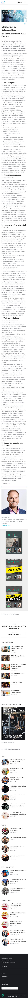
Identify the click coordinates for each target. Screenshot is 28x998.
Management (5, 13)
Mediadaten (4, 966)
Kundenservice (4, 970)
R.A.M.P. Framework (16, 682)
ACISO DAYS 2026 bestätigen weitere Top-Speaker (17, 778)
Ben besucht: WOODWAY (17, 673)
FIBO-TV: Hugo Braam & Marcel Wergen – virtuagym (17, 855)
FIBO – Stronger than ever (18, 656)
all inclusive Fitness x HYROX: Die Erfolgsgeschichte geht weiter (17, 804)
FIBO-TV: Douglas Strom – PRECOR (18, 837)
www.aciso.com (5, 525)
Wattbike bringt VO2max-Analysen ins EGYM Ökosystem (18, 787)
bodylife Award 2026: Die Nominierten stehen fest (16, 904)
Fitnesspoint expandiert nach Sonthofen (17, 769)
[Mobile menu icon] (25, 2)
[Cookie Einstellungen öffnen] (2, 996)
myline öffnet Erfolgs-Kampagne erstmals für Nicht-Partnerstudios (18, 813)
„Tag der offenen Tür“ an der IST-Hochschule (17, 796)
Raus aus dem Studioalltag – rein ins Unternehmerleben (17, 760)
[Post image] (5, 649)
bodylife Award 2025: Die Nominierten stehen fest (16, 922)
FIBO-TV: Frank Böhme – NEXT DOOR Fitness (17, 847)
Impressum (4, 973)
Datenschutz (4, 976)
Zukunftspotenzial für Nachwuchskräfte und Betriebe (17, 648)
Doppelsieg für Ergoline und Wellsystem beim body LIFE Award (18, 940)
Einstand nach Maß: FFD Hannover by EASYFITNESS (18, 880)
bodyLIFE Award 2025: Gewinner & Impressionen (18, 913)
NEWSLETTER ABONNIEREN (10, 749)
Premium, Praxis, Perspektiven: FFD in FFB (18, 871)
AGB (2, 980)
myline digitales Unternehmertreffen (16, 691)
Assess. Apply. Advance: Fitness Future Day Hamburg (17, 889)
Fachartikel (5, 11)
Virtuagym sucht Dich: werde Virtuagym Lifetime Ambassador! (18, 666)
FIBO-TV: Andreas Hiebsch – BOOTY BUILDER (16, 829)
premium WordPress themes (14, 996)
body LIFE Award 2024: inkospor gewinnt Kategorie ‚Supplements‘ (17, 931)
